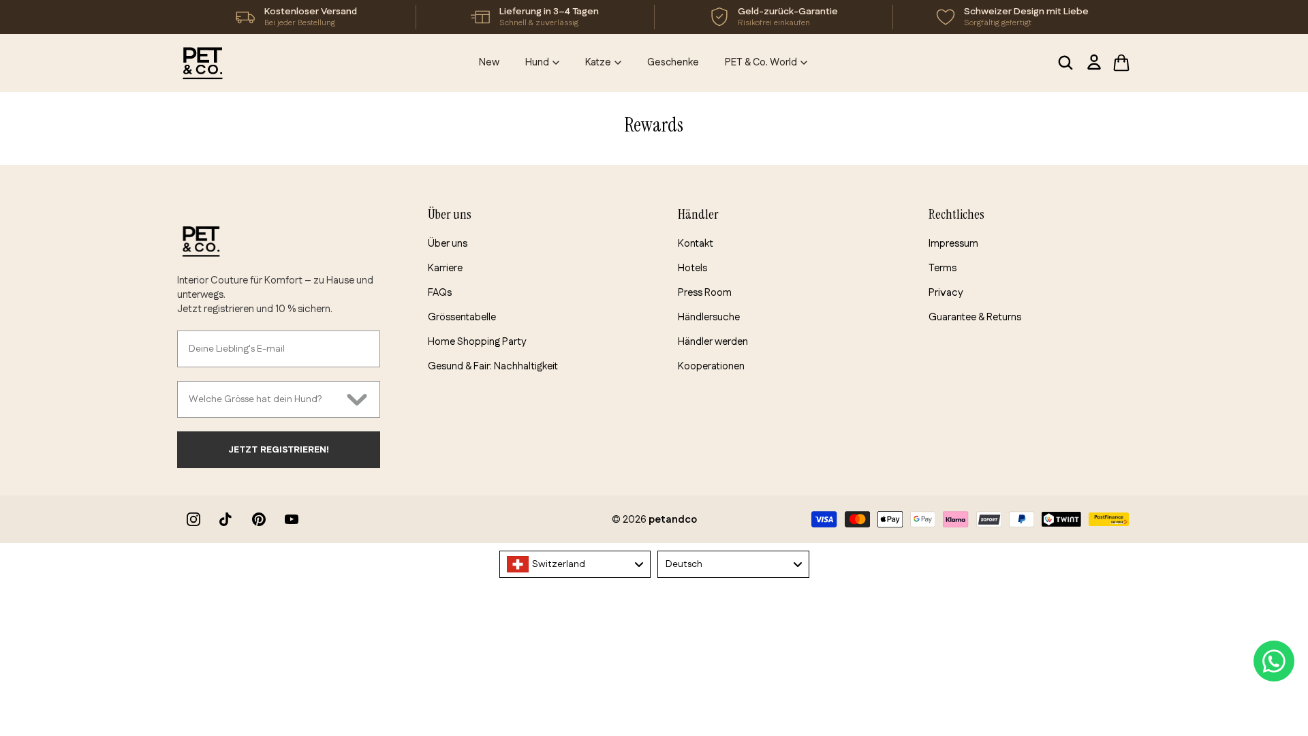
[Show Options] (357, 399)
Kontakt (695, 243)
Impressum (953, 243)
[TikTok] (226, 519)
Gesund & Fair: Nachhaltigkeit (493, 366)
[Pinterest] (258, 519)
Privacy (946, 293)
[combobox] (264, 399)
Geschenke (673, 62)
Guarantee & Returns (975, 317)
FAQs (440, 293)
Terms (942, 268)
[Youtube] (291, 519)
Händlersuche (709, 317)
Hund (537, 62)
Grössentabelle (462, 317)
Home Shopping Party (477, 342)
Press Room (705, 293)
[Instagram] (193, 519)
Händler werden (713, 342)
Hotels (692, 268)
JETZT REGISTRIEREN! (278, 450)
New (489, 62)
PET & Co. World (761, 62)
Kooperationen (711, 366)
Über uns (447, 243)
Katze (598, 62)
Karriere (445, 268)
